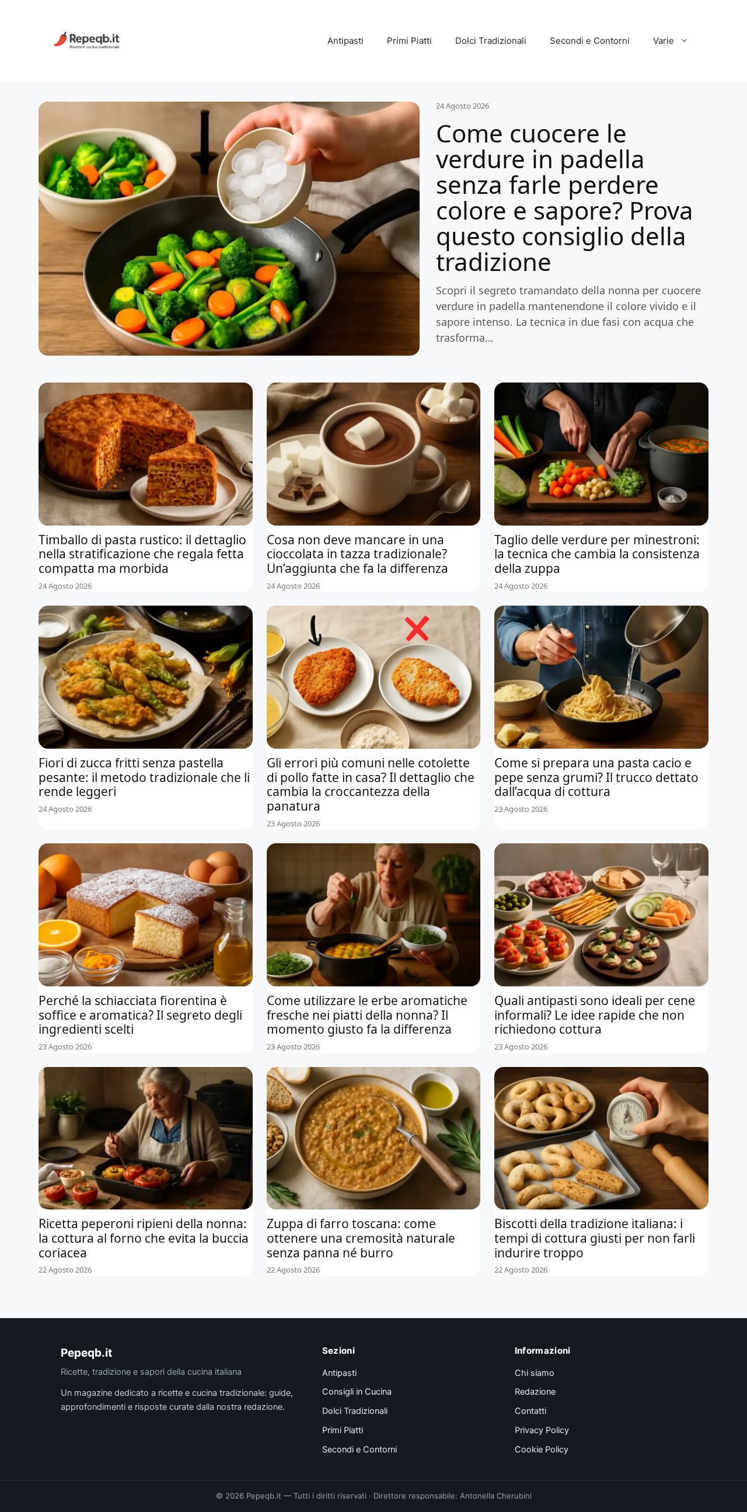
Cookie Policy (541, 1449)
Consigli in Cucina (357, 1391)
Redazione (535, 1391)
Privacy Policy (542, 1430)
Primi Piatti (409, 40)
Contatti (530, 1411)
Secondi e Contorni (590, 40)
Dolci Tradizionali (490, 40)
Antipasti (345, 40)
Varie (663, 40)
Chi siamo (534, 1373)
